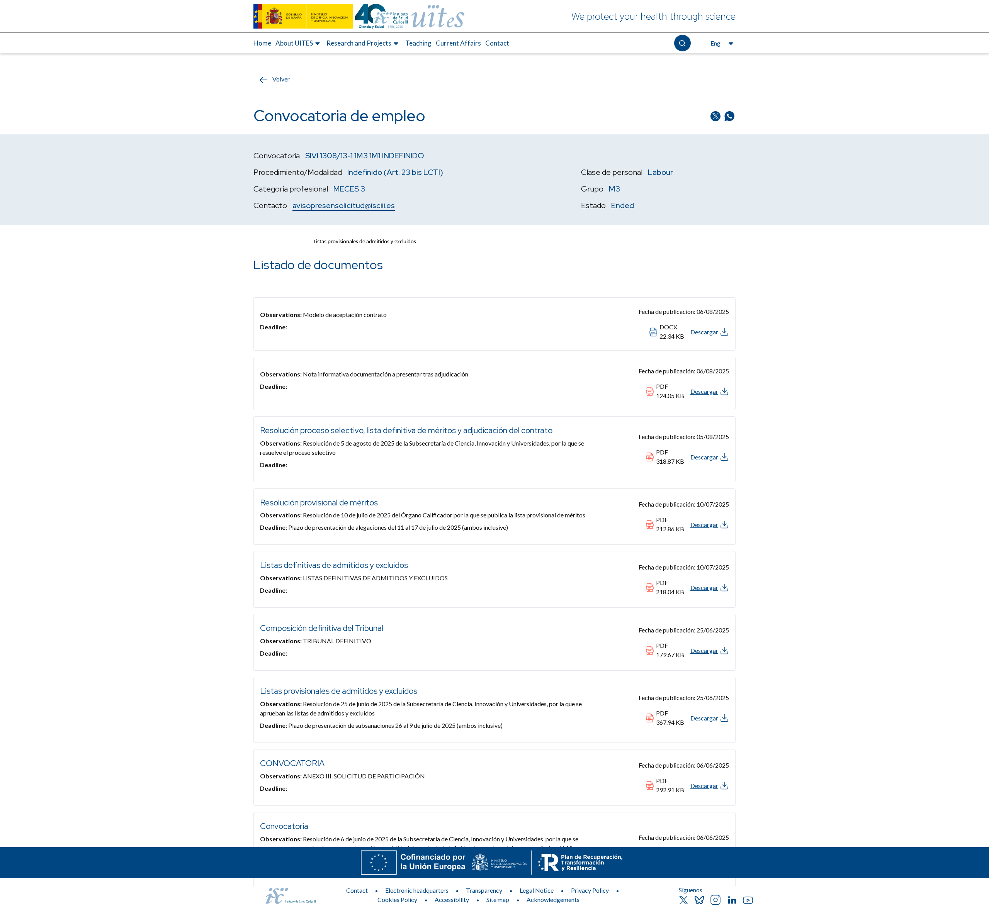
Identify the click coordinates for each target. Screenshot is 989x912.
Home (262, 43)
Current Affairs (458, 43)
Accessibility (452, 899)
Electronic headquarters (417, 890)
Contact (497, 43)
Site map (497, 899)
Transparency (484, 890)
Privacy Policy (590, 890)
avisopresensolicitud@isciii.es (343, 205)
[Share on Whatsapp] (729, 115)
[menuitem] (262, 43)
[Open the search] (682, 43)
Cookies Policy (397, 899)
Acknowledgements (553, 899)
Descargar (704, 332)
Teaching (418, 43)
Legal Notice (537, 890)
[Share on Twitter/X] (716, 115)
